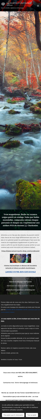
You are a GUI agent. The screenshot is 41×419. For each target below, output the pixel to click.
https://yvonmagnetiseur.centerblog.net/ (20, 290)
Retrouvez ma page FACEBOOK (20, 282)
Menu (38, 6)
